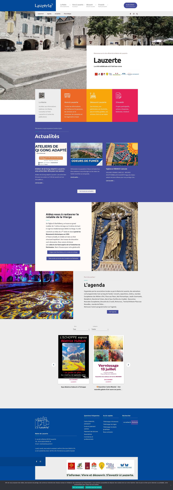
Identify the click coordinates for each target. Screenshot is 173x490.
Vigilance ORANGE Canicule (116, 169)
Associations (88, 434)
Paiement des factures (91, 431)
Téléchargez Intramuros (110, 422)
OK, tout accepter (78, 487)
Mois (75, 326)
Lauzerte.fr (41, 14)
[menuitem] (65, 5)
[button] (54, 365)
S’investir (102, 5)
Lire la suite (42, 183)
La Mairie (64, 5)
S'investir (120, 102)
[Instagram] (133, 13)
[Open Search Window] (137, 13)
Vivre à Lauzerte (77, 5)
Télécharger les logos (110, 424)
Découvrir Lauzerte (98, 102)
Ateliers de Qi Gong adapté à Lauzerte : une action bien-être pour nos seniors (50, 170)
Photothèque (67, 14)
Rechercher (135, 422)
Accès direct (130, 5)
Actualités (57, 14)
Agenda (49, 14)
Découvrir (90, 5)
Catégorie (95, 326)
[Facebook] (130, 13)
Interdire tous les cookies (93, 487)
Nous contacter (108, 432)
